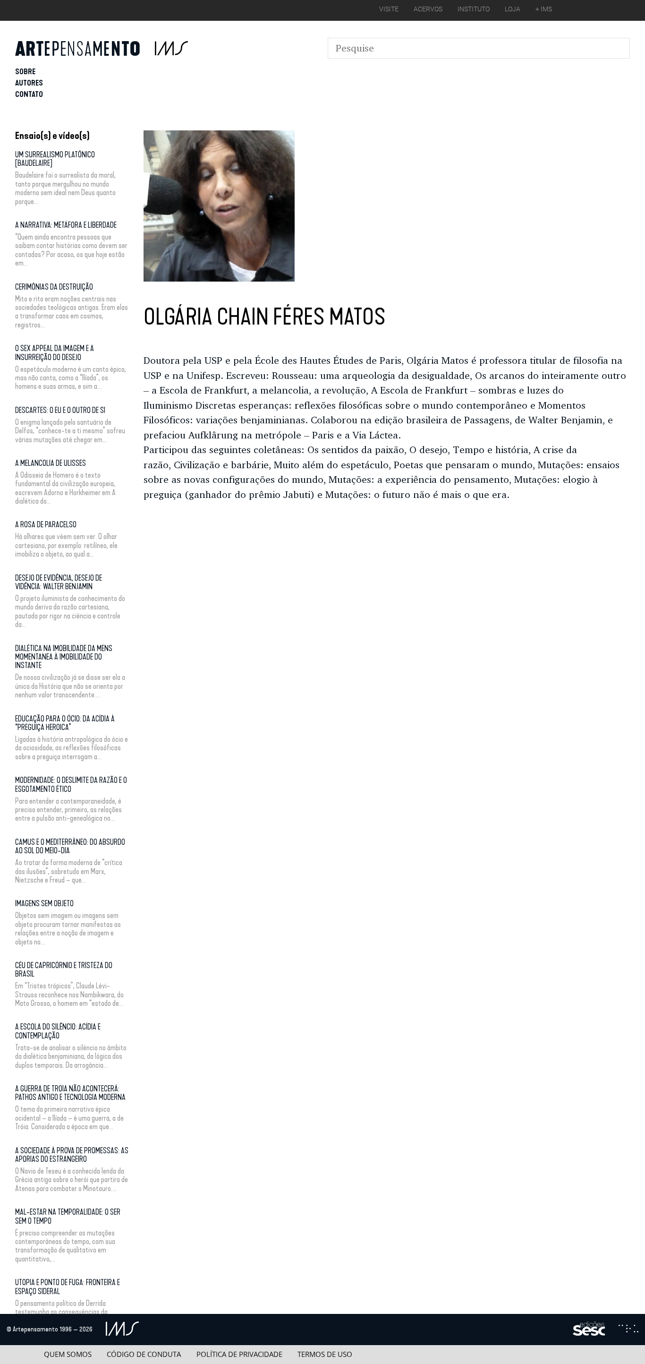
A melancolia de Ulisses (50, 463)
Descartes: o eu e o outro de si (60, 410)
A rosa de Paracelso (45, 524)
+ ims (543, 9)
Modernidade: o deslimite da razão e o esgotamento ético (71, 784)
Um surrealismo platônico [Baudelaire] (55, 159)
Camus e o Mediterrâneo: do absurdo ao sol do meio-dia (70, 846)
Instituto (474, 9)
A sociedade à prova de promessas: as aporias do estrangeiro (71, 1155)
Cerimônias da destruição (54, 287)
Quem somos (68, 1354)
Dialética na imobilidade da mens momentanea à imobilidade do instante (63, 657)
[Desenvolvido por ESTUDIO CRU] (628, 1329)
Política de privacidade (239, 1354)
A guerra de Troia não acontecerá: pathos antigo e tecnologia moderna (70, 1093)
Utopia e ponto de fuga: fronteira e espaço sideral (67, 1286)
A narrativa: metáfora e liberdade (66, 225)
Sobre (25, 71)
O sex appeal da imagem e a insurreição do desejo (54, 352)
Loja (512, 9)
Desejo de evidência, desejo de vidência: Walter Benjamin (58, 582)
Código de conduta (144, 1354)
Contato (29, 94)
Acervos (428, 9)
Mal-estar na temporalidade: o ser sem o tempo (67, 1216)
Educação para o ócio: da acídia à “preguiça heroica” (65, 723)
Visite (389, 9)
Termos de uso (324, 1354)
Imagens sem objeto (44, 903)
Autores (29, 82)
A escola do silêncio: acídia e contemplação (58, 1031)
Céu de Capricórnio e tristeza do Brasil (63, 969)
